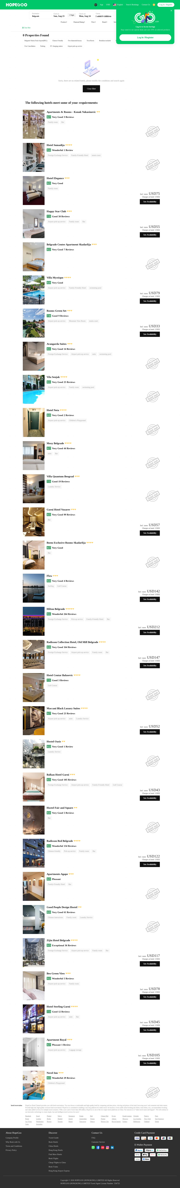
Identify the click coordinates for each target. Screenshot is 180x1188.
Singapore (72, 1116)
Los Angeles (137, 1119)
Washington (39, 1122)
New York (147, 1119)
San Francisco (159, 1119)
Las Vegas (28, 1122)
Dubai (157, 1122)
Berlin (49, 1119)
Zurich (71, 1119)
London (38, 1119)
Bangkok (28, 1116)
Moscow (125, 1119)
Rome (27, 1119)
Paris (156, 1116)
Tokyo (60, 1116)
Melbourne (136, 1122)
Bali (91, 1116)
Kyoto (114, 1116)
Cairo (27, 1124)
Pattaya (146, 1116)
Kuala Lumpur (127, 1116)
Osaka (81, 1116)
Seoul (38, 1116)
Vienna (92, 1119)
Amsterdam (83, 1119)
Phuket (49, 1116)
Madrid (60, 1119)
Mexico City (105, 1122)
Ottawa (92, 1122)
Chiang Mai (104, 1116)
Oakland (146, 1122)
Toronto (60, 1122)
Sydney (125, 1122)
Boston (49, 1122)
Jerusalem (39, 1124)
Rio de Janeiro (116, 1122)
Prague (103, 1119)
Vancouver (82, 1122)
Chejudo (136, 1116)
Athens (114, 1119)
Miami (71, 1122)
